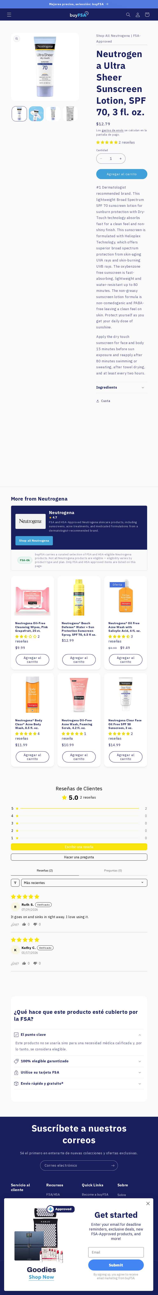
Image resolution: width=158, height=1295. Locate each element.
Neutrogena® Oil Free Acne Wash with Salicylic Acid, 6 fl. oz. (124, 627)
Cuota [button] (105, 401)
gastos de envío (113, 130)
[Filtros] (15, 883)
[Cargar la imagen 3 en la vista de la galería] (53, 113)
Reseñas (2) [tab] (45, 870)
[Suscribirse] (113, 1165)
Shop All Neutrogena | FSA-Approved (118, 38)
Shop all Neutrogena (34, 540)
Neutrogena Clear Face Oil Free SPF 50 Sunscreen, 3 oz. (125, 724)
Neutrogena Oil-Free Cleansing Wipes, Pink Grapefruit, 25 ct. (31, 627)
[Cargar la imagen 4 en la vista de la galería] (70, 113)
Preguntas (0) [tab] (113, 870)
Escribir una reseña (79, 847)
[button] (9, 14)
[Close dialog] (148, 1203)
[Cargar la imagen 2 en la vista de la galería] (36, 113)
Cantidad (102, 150)
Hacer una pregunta (79, 857)
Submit (116, 1265)
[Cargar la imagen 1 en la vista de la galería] (19, 113)
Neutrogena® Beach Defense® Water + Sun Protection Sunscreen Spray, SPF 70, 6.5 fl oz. (79, 628)
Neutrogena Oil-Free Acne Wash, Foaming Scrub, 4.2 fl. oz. (77, 724)
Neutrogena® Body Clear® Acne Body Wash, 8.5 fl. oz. (28, 724)
